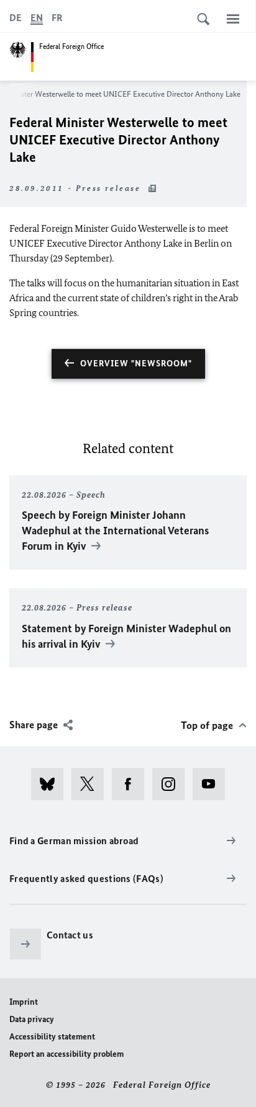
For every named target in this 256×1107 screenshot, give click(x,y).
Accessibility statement (52, 1036)
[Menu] (233, 18)
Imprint (23, 1002)
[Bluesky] (51, 784)
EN (36, 18)
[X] (91, 784)
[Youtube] (213, 784)
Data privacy (31, 1019)
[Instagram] (172, 784)
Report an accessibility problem (66, 1054)
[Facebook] (132, 784)
